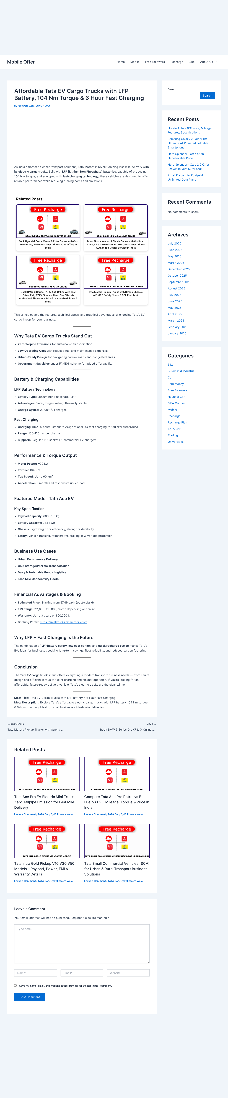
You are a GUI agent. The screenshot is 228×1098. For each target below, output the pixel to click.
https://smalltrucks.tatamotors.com (63, 622)
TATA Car (43, 814)
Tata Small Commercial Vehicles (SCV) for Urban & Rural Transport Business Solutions (117, 868)
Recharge (176, 62)
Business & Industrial (181, 371)
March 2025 (176, 320)
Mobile (134, 62)
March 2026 (176, 262)
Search (172, 89)
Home (121, 62)
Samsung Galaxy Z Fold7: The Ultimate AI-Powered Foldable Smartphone (188, 143)
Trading (173, 435)
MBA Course (176, 403)
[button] (216, 62)
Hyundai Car (176, 396)
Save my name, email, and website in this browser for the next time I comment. (65, 985)
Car (170, 377)
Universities (175, 441)
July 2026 (174, 243)
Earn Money (176, 384)
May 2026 (175, 256)
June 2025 (175, 301)
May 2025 (175, 307)
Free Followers (155, 62)
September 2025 (179, 282)
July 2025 (174, 295)
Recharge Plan (177, 422)
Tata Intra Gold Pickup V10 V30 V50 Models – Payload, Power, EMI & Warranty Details (44, 868)
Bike (192, 62)
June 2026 (175, 250)
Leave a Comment (25, 814)
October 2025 (177, 275)
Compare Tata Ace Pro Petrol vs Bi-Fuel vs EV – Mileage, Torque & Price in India (116, 802)
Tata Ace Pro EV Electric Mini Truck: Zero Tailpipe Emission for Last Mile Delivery (44, 802)
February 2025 (178, 327)
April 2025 (175, 314)
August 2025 (176, 288)
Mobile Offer (21, 62)
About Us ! (207, 62)
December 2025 (179, 269)
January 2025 (177, 333)
